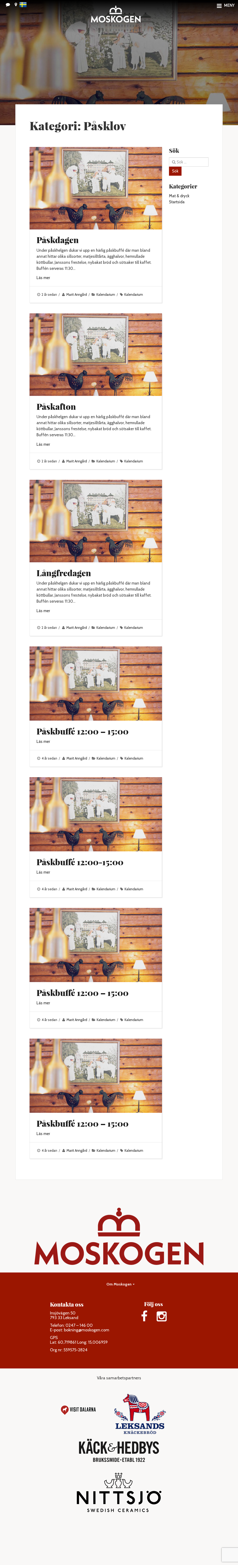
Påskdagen (57, 239)
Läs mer (43, 277)
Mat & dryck (179, 196)
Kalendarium (105, 295)
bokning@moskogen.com (86, 1330)
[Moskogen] (115, 16)
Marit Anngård (76, 295)
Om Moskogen (119, 1284)
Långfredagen (63, 572)
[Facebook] (144, 1316)
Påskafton (56, 406)
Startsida (177, 202)
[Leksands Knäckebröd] (140, 1410)
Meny (229, 6)
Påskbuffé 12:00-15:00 (79, 861)
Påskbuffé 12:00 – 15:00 (82, 731)
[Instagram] (161, 1316)
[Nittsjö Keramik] (119, 1495)
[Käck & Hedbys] (119, 1450)
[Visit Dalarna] (78, 1410)
